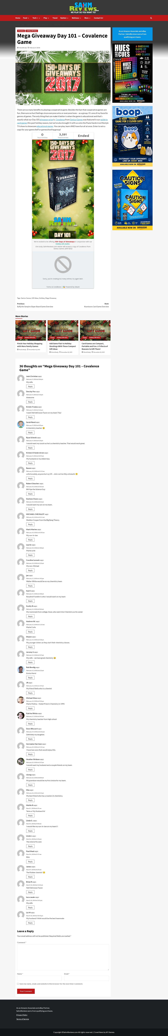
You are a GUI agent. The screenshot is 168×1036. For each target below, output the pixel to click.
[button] (151, 18)
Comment (21, 942)
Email (66, 974)
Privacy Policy (21, 1015)
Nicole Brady (23, 48)
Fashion (63, 18)
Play (45, 18)
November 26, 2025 (66, 352)
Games (20, 338)
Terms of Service (22, 1019)
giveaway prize (46, 119)
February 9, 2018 (35, 48)
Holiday (42, 298)
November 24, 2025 (99, 352)
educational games (45, 126)
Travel (55, 18)
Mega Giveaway (50, 298)
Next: (96, 305)
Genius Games (76, 119)
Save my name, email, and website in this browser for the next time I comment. (51, 984)
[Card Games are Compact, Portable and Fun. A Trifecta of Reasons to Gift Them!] (95, 330)
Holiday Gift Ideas (32, 31)
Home (17, 18)
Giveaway (21, 31)
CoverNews (98, 1032)
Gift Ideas (35, 298)
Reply (30, 386)
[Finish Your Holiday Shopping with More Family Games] (30, 330)
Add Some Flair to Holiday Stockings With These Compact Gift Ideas (62, 346)
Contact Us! (98, 18)
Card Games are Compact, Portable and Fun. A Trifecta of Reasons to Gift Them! (95, 346)
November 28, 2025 (34, 350)
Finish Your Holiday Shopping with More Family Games (29, 345)
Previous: (35, 305)
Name (20, 974)
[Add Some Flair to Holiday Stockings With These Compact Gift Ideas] (63, 330)
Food (25, 18)
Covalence (60, 119)
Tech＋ (35, 18)
